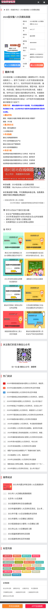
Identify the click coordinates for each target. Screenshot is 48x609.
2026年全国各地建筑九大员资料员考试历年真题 (23, 388)
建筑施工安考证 (29, 562)
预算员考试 (17, 556)
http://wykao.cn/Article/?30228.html (25, 187)
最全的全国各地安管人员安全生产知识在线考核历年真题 (34, 334)
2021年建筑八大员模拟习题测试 (20, 519)
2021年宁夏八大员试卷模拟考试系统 (22, 514)
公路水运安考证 (8, 562)
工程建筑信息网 (7, 592)
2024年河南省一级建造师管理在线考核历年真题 (27, 203)
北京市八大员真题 (15, 499)
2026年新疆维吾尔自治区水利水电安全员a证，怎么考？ (35, 255)
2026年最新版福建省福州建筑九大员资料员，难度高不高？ (27, 383)
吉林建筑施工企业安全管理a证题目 (19, 222)
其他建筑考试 (31, 559)
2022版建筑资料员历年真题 (19, 539)
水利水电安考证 (20, 559)
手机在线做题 (14, 606)
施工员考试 (7, 575)
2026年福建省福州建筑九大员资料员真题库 (21, 419)
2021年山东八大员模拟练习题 (20, 529)
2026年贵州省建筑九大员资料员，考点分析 (22, 441)
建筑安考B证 (26, 571)
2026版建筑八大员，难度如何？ (18, 455)
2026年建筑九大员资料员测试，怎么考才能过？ (24, 468)
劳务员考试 (7, 568)
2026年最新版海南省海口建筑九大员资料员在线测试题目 (27, 437)
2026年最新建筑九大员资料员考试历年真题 (21, 392)
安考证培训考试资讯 (19, 568)
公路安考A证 (7, 556)
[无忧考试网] (8, 2)
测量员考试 (17, 571)
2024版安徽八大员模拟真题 (30, 10)
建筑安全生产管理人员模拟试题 (18, 219)
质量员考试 (30, 568)
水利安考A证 (16, 575)
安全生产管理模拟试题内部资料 (18, 214)
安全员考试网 (7, 588)
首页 (7, 10)
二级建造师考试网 (33, 592)
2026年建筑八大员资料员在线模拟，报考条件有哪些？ (26, 428)
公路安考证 (25, 588)
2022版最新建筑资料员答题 (19, 534)
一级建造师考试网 (20, 592)
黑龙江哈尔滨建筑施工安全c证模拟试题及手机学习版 (13, 255)
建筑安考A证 (26, 556)
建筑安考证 (16, 588)
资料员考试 (36, 556)
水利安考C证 (7, 565)
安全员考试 (18, 562)
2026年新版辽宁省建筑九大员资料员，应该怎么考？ (24, 406)
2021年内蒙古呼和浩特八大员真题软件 (28, 485)
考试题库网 (34, 588)
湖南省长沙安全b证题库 (34, 279)
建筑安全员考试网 (8, 596)
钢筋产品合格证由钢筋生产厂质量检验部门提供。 (24, 450)
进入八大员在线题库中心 (36, 65)
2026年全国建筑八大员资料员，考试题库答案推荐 (24, 424)
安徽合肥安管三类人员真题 (13, 200)
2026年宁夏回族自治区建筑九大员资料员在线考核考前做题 (27, 415)
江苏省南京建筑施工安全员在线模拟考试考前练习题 (34, 307)
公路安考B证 (7, 571)
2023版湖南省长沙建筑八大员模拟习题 (23, 524)
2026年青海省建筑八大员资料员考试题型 (21, 446)
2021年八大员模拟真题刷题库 (20, 494)
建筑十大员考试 (8, 559)
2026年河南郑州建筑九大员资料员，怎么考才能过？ (24, 401)
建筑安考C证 (37, 565)
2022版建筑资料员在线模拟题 (20, 504)
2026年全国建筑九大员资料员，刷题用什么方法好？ (24, 410)
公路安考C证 (17, 565)
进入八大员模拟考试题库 (12, 65)
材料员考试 (39, 562)
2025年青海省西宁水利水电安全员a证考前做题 (24, 217)
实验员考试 (27, 565)
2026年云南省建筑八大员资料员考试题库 (21, 459)
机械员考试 (15, 10)
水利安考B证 (40, 568)
